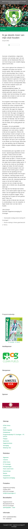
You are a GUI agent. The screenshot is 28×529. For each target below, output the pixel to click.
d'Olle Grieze (6, 462)
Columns (5, 459)
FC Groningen (7, 464)
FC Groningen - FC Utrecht (14, 342)
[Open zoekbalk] (26, 29)
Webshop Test (7, 447)
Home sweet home (8, 469)
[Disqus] (14, 249)
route (13, 507)
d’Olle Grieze (6, 425)
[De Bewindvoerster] (10, 414)
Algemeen (6, 457)
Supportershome (7, 443)
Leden (4, 428)
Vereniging (6, 445)
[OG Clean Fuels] (10, 366)
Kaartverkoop (6, 471)
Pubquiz (5, 438)
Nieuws (5, 473)
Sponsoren (6, 441)
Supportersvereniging (9, 478)
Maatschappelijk (7, 430)
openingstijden (7, 507)
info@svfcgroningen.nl (9, 493)
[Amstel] (10, 390)
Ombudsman (6, 432)
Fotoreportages (7, 466)
